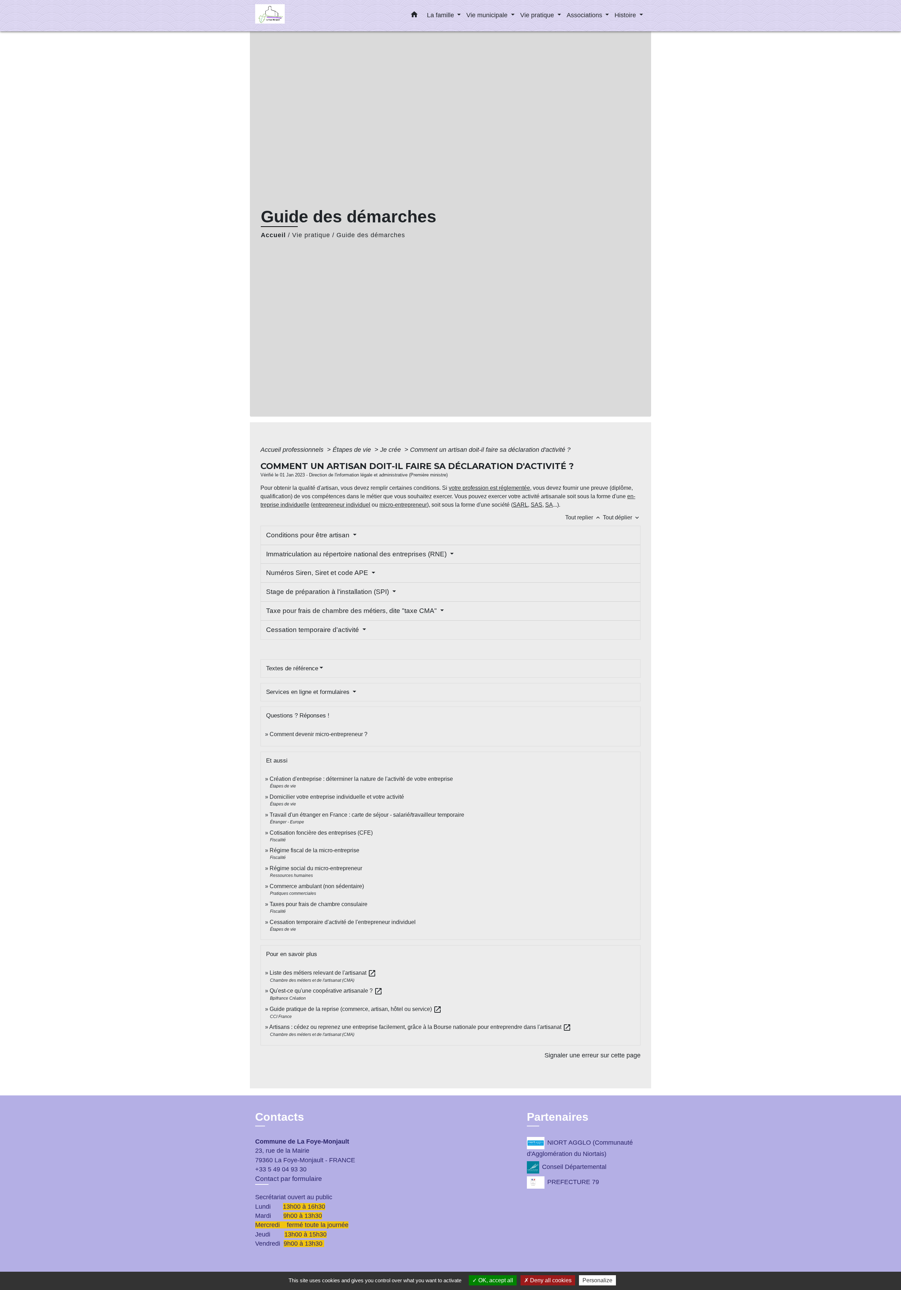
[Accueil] (299, 15)
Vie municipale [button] (487, 15)
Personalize (597, 1280)
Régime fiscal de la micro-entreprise (314, 850)
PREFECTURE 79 (573, 1181)
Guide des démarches (370, 235)
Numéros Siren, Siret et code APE (318, 572)
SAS (536, 505)
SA (549, 505)
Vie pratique (311, 235)
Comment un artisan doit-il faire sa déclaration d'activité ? (490, 449)
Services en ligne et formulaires (308, 692)
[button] (414, 15)
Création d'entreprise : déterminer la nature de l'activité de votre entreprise (361, 779)
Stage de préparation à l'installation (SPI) (328, 591)
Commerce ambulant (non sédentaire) (317, 886)
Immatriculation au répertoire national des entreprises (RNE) (357, 554)
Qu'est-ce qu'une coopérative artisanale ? (326, 991)
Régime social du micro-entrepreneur (316, 868)
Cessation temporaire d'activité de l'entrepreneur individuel (343, 922)
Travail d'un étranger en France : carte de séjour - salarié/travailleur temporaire (367, 815)
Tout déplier (622, 517)
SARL (520, 505)
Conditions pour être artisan (308, 535)
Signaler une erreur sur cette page (592, 1055)
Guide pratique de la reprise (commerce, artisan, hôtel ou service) (356, 1009)
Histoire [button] (626, 15)
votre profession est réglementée (489, 488)
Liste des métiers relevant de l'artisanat (323, 973)
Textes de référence (292, 668)
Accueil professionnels (292, 449)
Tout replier (583, 517)
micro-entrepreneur (403, 505)
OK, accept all (495, 1280)
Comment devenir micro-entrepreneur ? (318, 734)
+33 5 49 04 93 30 (281, 1169)
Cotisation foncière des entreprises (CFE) (321, 833)
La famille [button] (441, 15)
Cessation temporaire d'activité (313, 629)
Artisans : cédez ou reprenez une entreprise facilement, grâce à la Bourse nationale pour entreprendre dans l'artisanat (420, 1027)
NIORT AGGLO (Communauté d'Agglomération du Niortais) (580, 1148)
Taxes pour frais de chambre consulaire (318, 904)
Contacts (279, 1117)
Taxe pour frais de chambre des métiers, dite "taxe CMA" (352, 610)
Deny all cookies (550, 1280)
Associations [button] (585, 15)
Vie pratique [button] (538, 15)
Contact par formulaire (288, 1178)
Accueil (273, 235)
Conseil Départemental (574, 1166)
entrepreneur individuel (341, 505)
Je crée (391, 449)
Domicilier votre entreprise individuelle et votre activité (337, 797)
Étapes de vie (353, 449)
